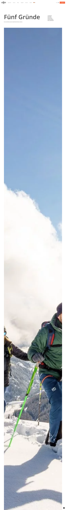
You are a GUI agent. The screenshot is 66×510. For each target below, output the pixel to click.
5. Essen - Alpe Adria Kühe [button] (51, 20)
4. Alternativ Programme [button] (50, 19)
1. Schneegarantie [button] (50, 15)
